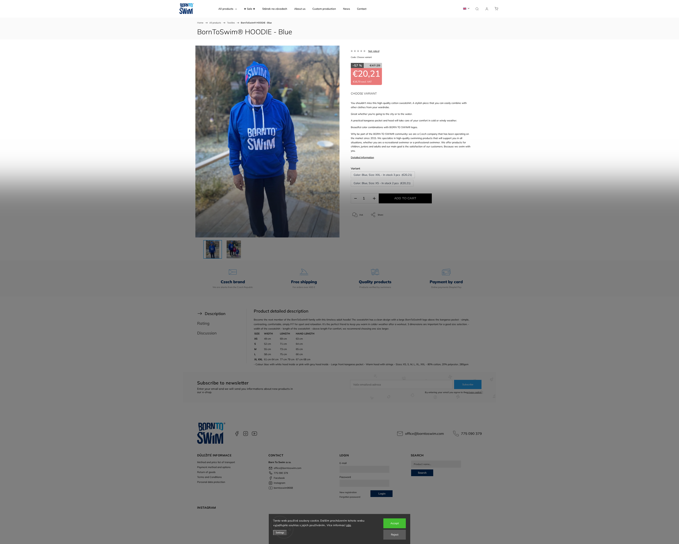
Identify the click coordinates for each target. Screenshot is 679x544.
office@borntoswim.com (424, 433)
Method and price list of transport (216, 462)
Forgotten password (350, 496)
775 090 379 (471, 433)
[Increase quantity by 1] (374, 198)
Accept (394, 523)
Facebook (236, 433)
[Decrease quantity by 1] (355, 198)
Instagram (245, 433)
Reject (394, 534)
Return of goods (206, 472)
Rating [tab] (203, 323)
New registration (348, 492)
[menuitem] (227, 9)
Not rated (373, 51)
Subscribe (467, 384)
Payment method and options (214, 467)
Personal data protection (211, 482)
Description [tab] (215, 313)
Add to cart (405, 198)
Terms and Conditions (209, 477)
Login (381, 493)
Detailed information (362, 157)
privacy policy (474, 392)
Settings (280, 532)
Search (422, 472)
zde (348, 525)
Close (465, 226)
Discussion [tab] (207, 333)
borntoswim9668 (254, 433)
